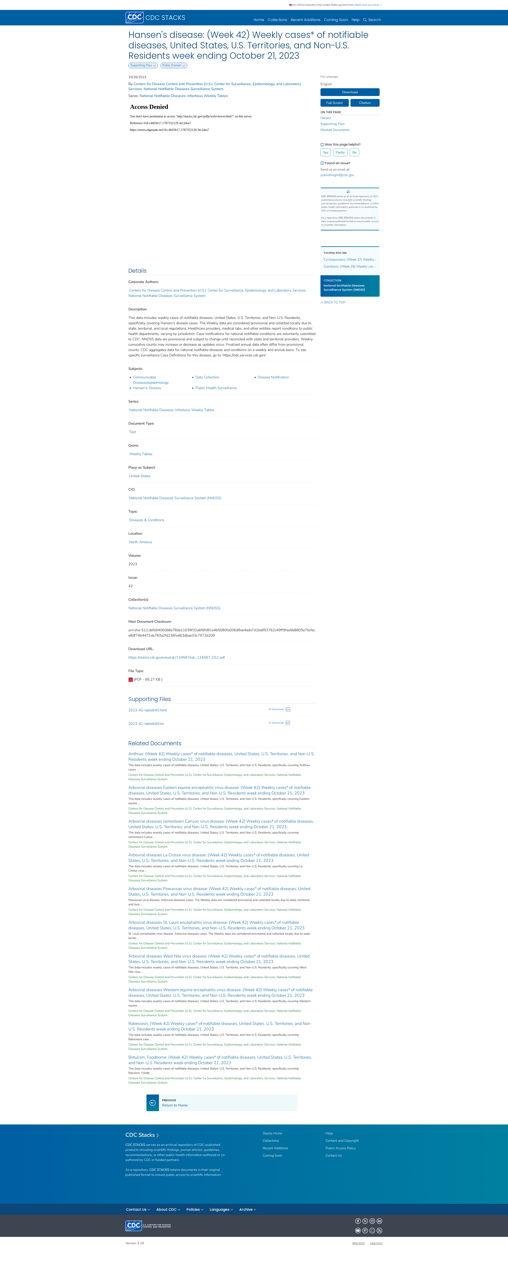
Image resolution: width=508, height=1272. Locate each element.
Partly (340, 152)
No (354, 152)
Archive (246, 1209)
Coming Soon (336, 19)
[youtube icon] (358, 1230)
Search (374, 19)
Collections (277, 19)
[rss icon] (379, 1230)
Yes (325, 152)
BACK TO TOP (334, 302)
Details (325, 118)
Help (356, 19)
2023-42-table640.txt (146, 723)
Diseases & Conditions (146, 520)
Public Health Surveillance (216, 388)
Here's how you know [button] (367, 5)
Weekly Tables (140, 454)
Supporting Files (332, 124)
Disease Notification (273, 377)
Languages (219, 1209)
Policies (193, 1209)
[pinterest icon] (365, 1230)
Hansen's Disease (147, 388)
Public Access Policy (341, 1148)
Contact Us (334, 1155)
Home (259, 19)
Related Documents (335, 130)
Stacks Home (272, 1133)
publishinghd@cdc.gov (337, 175)
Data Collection (207, 377)
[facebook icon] (358, 1221)
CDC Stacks (140, 1135)
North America (140, 542)
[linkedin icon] (379, 1221)
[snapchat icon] (372, 1230)
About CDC (166, 1209)
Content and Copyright (342, 1140)
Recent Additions (305, 19)
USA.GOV (376, 1243)
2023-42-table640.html (147, 710)
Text (132, 432)
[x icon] (365, 1221)
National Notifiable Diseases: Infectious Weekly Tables (184, 95)
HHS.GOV (358, 1243)
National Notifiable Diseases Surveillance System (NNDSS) (175, 498)
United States (139, 476)
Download (278, 709)
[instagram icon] (372, 1221)
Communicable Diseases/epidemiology (151, 380)
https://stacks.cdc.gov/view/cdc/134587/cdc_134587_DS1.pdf (176, 657)
